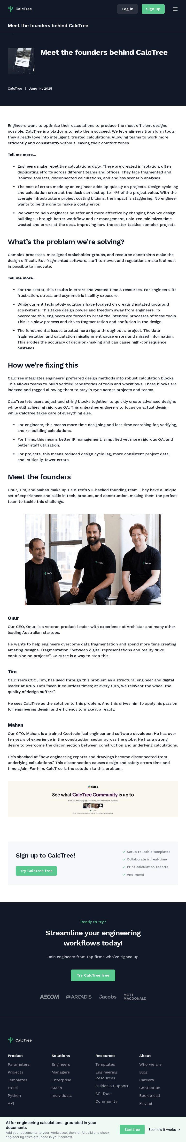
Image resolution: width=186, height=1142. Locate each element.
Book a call (149, 1095)
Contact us (149, 1087)
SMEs (57, 1087)
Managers (61, 1072)
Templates (17, 1080)
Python (14, 1095)
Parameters (19, 1064)
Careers (146, 1080)
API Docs (103, 1093)
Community (106, 1101)
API (11, 1103)
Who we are (150, 1064)
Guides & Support (112, 1085)
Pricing (145, 1103)
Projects (15, 1072)
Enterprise (61, 1080)
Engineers (61, 1064)
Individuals (62, 1095)
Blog (143, 1072)
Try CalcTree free (36, 870)
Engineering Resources (106, 1075)
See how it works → (164, 1129)
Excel (13, 1087)
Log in (127, 9)
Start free (132, 1129)
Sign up (153, 9)
